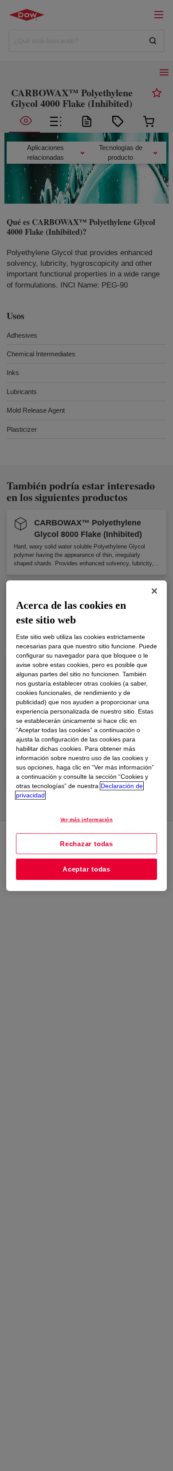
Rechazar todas (86, 843)
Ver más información (86, 819)
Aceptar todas (86, 869)
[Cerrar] (154, 590)
